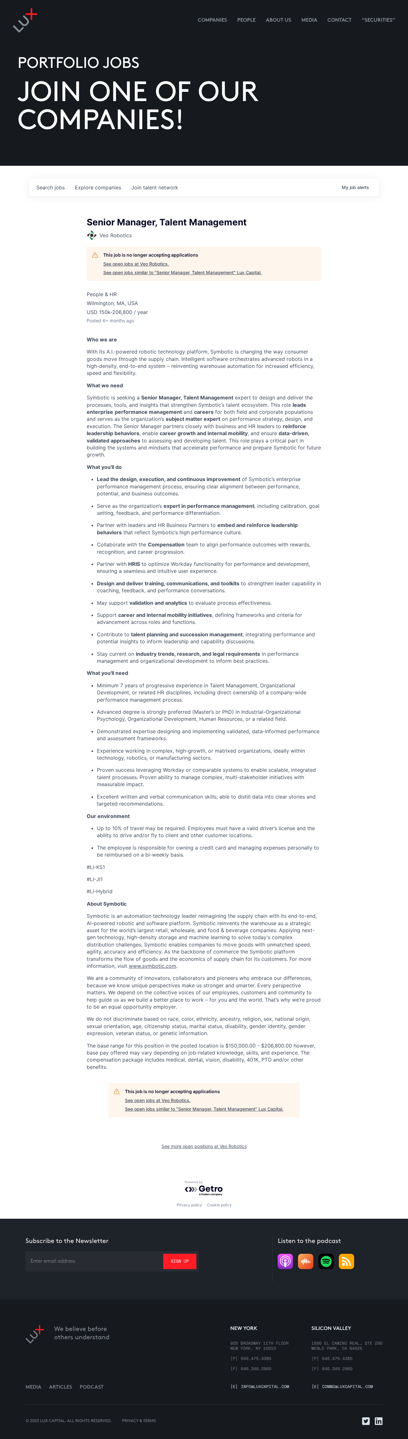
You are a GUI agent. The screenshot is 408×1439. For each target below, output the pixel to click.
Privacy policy (189, 1204)
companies (98, 187)
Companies (212, 20)
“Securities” (378, 20)
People (246, 20)
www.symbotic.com (152, 966)
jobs (50, 187)
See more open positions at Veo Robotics (204, 1146)
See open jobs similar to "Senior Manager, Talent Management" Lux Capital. (182, 272)
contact (339, 20)
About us (278, 20)
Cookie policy (219, 1204)
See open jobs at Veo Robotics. (136, 264)
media (309, 20)
